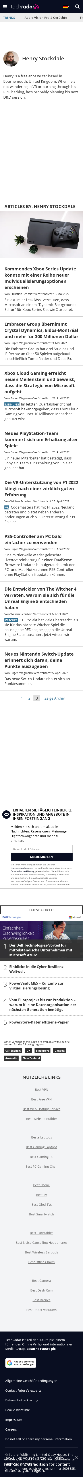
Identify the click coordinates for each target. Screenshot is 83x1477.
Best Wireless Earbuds (41, 1252)
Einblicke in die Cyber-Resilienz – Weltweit (37, 969)
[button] (5, 6)
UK (28, 1050)
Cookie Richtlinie (17, 1410)
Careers (11, 1429)
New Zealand (31, 1058)
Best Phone (41, 1185)
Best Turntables (41, 1233)
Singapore (42, 1050)
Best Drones (41, 1300)
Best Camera (41, 1280)
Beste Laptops (41, 1137)
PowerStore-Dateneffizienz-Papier (39, 1022)
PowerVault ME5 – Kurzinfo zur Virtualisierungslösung (36, 986)
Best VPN (41, 1089)
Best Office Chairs (41, 1262)
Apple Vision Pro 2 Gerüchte (46, 17)
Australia (11, 1058)
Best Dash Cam (41, 1290)
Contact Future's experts (23, 1390)
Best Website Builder (41, 1119)
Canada (60, 1050)
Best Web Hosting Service (41, 1109)
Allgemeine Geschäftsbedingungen (31, 1381)
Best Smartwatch (41, 1214)
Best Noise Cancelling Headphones (42, 1242)
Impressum (13, 1420)
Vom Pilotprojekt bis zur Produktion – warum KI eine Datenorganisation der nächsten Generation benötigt (42, 1004)
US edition (37, 1464)
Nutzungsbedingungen (22, 867)
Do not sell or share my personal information (38, 1439)
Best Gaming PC (41, 1157)
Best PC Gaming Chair (41, 1166)
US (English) (13, 1050)
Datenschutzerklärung (22, 871)
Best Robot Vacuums (41, 1310)
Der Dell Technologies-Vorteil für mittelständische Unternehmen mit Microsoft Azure (40, 950)
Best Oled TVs (41, 1204)
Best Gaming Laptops (41, 1147)
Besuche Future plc (41, 1349)
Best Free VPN (41, 1099)
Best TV (41, 1195)
